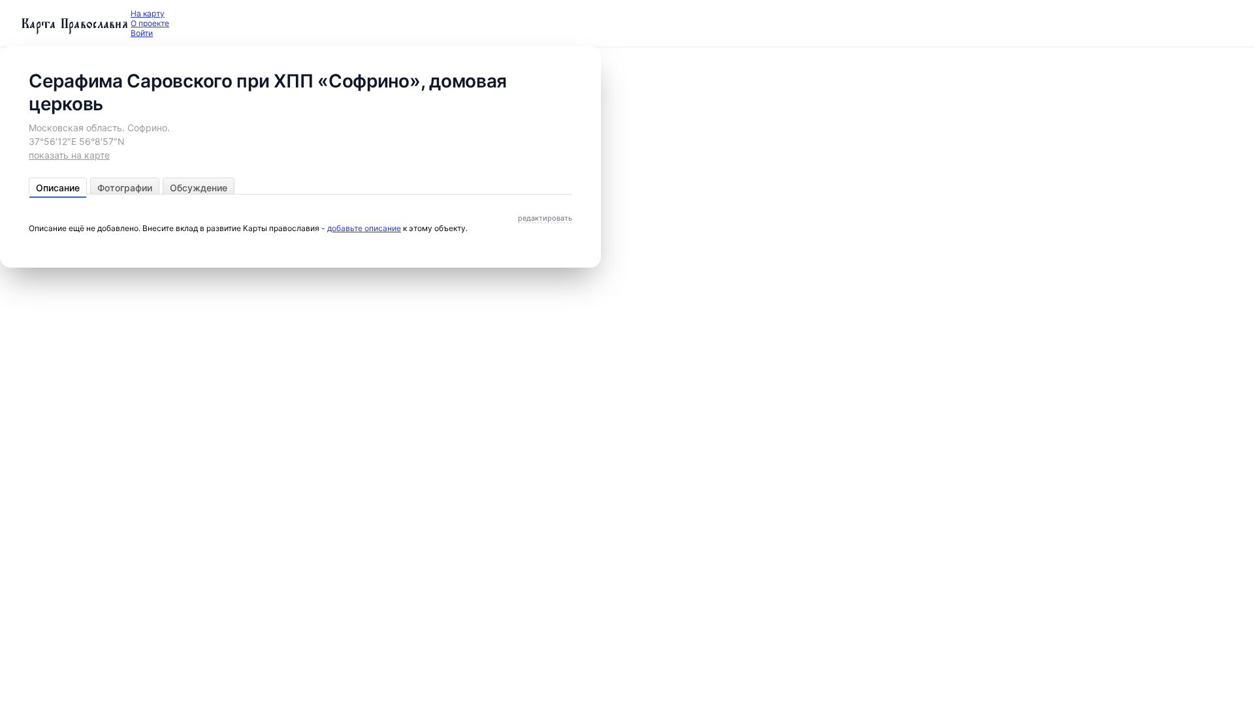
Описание (58, 187)
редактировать (545, 218)
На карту (148, 13)
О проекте (150, 23)
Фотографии (124, 187)
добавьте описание (364, 228)
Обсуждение (198, 187)
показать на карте (69, 155)
